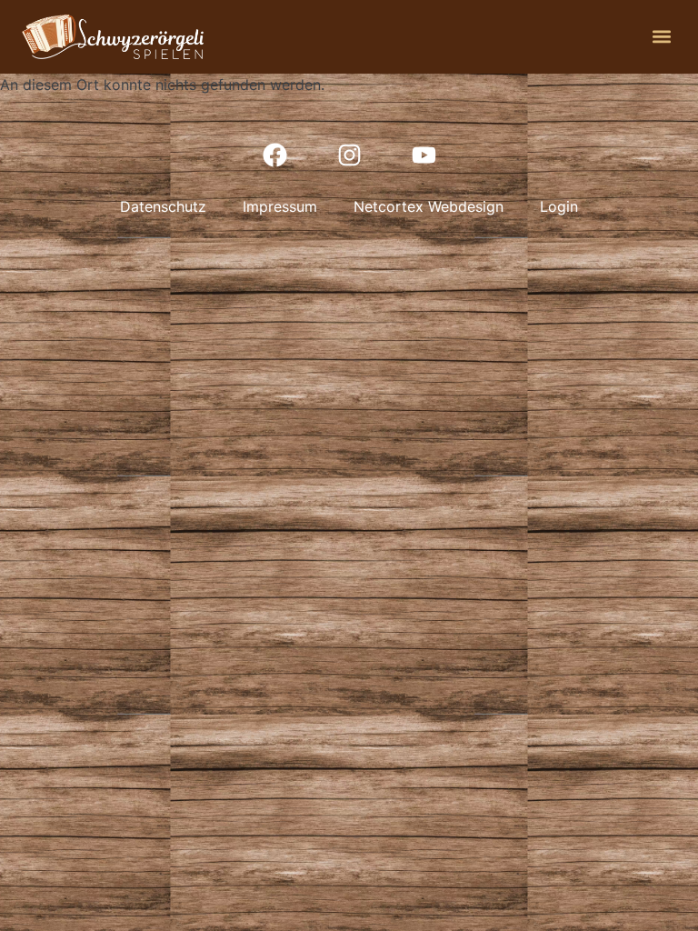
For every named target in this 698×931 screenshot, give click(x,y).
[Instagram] (349, 154)
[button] (661, 37)
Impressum (280, 206)
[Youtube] (423, 154)
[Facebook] (274, 154)
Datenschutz (163, 206)
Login (559, 206)
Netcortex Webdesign (429, 206)
